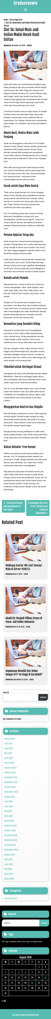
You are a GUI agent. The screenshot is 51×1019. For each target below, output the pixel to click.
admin (29, 45)
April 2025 (8, 816)
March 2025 (9, 820)
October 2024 (10, 845)
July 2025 (8, 801)
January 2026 (10, 772)
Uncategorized (10, 898)
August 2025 (9, 796)
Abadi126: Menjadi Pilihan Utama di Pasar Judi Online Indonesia (24, 619)
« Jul (4, 1000)
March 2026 (9, 763)
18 (12, 983)
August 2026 (9, 738)
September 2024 (11, 849)
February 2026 (10, 767)
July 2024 (8, 859)
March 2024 (9, 878)
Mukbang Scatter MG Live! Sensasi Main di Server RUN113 (24, 567)
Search (6, 692)
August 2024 (9, 854)
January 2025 (10, 830)
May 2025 (8, 811)
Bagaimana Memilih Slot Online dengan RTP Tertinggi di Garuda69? (24, 672)
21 (32, 983)
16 (46, 977)
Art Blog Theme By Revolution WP (25, 1015)
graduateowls (26, 3)
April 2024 (8, 874)
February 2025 (10, 825)
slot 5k (19, 99)
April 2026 (8, 758)
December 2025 (10, 777)
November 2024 (10, 840)
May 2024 (8, 869)
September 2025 (11, 792)
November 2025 (10, 782)
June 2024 (8, 864)
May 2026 (8, 753)
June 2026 (8, 748)
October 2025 (10, 787)
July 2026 (8, 743)
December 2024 (10, 835)
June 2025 (8, 806)
